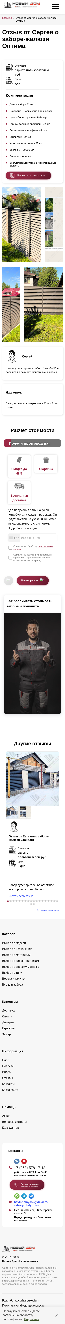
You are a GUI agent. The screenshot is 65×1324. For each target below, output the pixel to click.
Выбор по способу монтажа (20, 966)
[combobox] (14, 538)
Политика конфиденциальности (23, 1305)
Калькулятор (10, 1127)
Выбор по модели (14, 943)
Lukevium (33, 1300)
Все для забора (12, 984)
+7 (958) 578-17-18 (29, 1168)
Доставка (8, 1010)
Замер (6, 1034)
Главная (7, 17)
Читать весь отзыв (21, 896)
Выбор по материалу (16, 954)
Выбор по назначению (17, 948)
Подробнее (31, 1319)
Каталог (8, 934)
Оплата (7, 1016)
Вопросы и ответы (14, 1121)
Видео (6, 1072)
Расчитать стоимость (31, 175)
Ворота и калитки (13, 978)
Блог (5, 1060)
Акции (6, 1115)
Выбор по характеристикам (20, 960)
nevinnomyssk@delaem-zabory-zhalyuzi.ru (31, 1204)
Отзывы (7, 1078)
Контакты (8, 1083)
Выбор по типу (12, 972)
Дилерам (8, 1022)
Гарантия (8, 1028)
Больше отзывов (48, 910)
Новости (8, 1066)
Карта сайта (10, 1089)
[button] (8, 901)
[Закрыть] (57, 1315)
